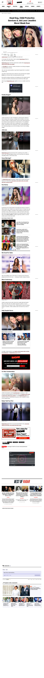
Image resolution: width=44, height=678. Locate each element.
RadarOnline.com (5, 62)
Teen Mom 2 (15, 442)
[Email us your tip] (10, 4)
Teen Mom (9, 13)
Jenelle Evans (4, 56)
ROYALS (27, 6)
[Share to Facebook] (5, 54)
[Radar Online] (19, 2)
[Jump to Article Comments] (2, 54)
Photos (5, 13)
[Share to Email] (15, 54)
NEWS (3, 6)
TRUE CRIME (21, 6)
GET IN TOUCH (23, 438)
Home (3, 13)
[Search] (2, 2)
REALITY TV (9, 6)
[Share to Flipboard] (11, 54)
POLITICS (15, 6)
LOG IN (40, 2)
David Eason (22, 59)
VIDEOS (32, 6)
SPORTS (38, 6)
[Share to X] (8, 54)
